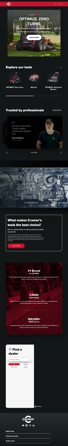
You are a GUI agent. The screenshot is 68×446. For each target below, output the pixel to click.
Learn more (57, 110)
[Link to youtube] (23, 425)
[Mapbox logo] (38, 406)
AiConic (26, 367)
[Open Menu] (61, 4)
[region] (48, 376)
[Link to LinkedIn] (33, 425)
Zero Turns (14, 367)
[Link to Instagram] (30, 425)
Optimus (26, 364)
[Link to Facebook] (27, 425)
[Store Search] (29, 360)
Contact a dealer (34, 37)
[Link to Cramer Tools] (9, 4)
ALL (14, 364)
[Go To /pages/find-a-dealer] (58, 4)
